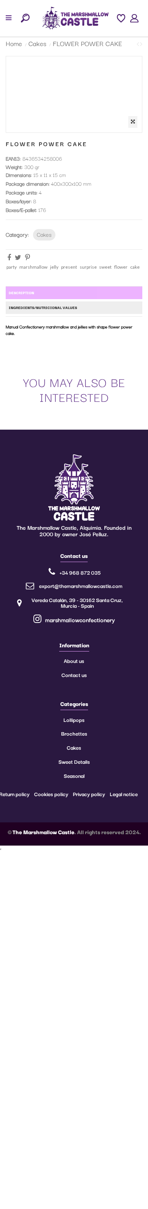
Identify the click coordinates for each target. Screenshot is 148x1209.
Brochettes (74, 733)
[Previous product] (138, 44)
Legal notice (124, 794)
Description (21, 292)
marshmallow (33, 267)
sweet (105, 267)
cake (135, 267)
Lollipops (74, 719)
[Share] (9, 257)
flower (121, 267)
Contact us (74, 675)
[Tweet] (18, 257)
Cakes (44, 234)
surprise (88, 267)
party (11, 267)
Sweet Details (74, 761)
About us (74, 660)
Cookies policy (51, 794)
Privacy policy (89, 794)
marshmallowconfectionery (79, 619)
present (69, 267)
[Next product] (141, 44)
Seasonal (74, 775)
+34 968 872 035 (80, 572)
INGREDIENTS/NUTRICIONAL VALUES (43, 307)
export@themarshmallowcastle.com (81, 585)
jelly (54, 267)
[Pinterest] (27, 257)
